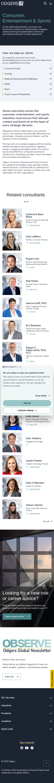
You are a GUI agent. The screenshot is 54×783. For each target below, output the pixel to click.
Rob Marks (32, 281)
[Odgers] (12, 3)
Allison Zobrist (34, 505)
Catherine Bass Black (34, 215)
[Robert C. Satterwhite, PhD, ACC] (12, 352)
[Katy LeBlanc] (12, 240)
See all (46, 521)
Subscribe (9, 677)
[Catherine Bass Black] (12, 218)
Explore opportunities (14, 617)
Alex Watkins (33, 438)
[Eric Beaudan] (12, 329)
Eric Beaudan (33, 325)
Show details (40, 396)
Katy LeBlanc (33, 236)
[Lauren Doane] (12, 465)
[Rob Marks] (12, 285)
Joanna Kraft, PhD (36, 303)
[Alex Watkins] (12, 442)
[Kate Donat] (12, 420)
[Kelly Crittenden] (12, 487)
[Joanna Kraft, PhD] (12, 307)
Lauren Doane (34, 460)
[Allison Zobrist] (12, 509)
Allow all (27, 403)
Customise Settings (26, 410)
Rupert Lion (32, 259)
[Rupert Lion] (12, 263)
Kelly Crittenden (35, 483)
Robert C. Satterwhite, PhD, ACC (36, 350)
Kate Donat (32, 416)
